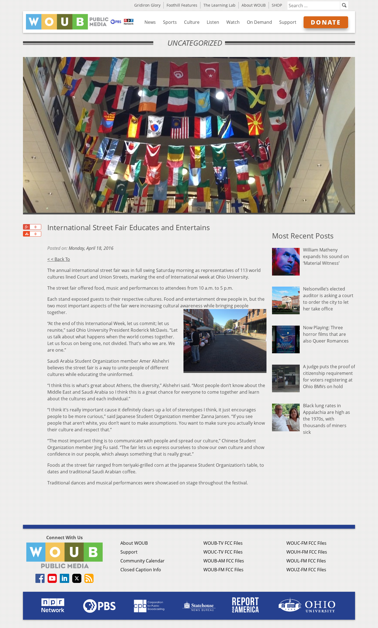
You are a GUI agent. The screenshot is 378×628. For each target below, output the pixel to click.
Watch (233, 22)
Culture (192, 22)
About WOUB (254, 5)
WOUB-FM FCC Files (223, 570)
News (150, 22)
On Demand (259, 22)
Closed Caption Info (140, 570)
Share (26, 234)
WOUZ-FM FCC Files (306, 570)
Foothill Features (182, 5)
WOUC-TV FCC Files (223, 552)
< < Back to (58, 259)
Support (287, 22)
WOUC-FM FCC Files (306, 543)
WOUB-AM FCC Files (223, 561)
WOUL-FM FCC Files (306, 561)
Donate (326, 22)
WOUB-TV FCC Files (223, 543)
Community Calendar (142, 561)
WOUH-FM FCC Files (306, 552)
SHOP (277, 5)
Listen (213, 22)
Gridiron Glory (147, 5)
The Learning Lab (219, 5)
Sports (170, 22)
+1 (26, 227)
